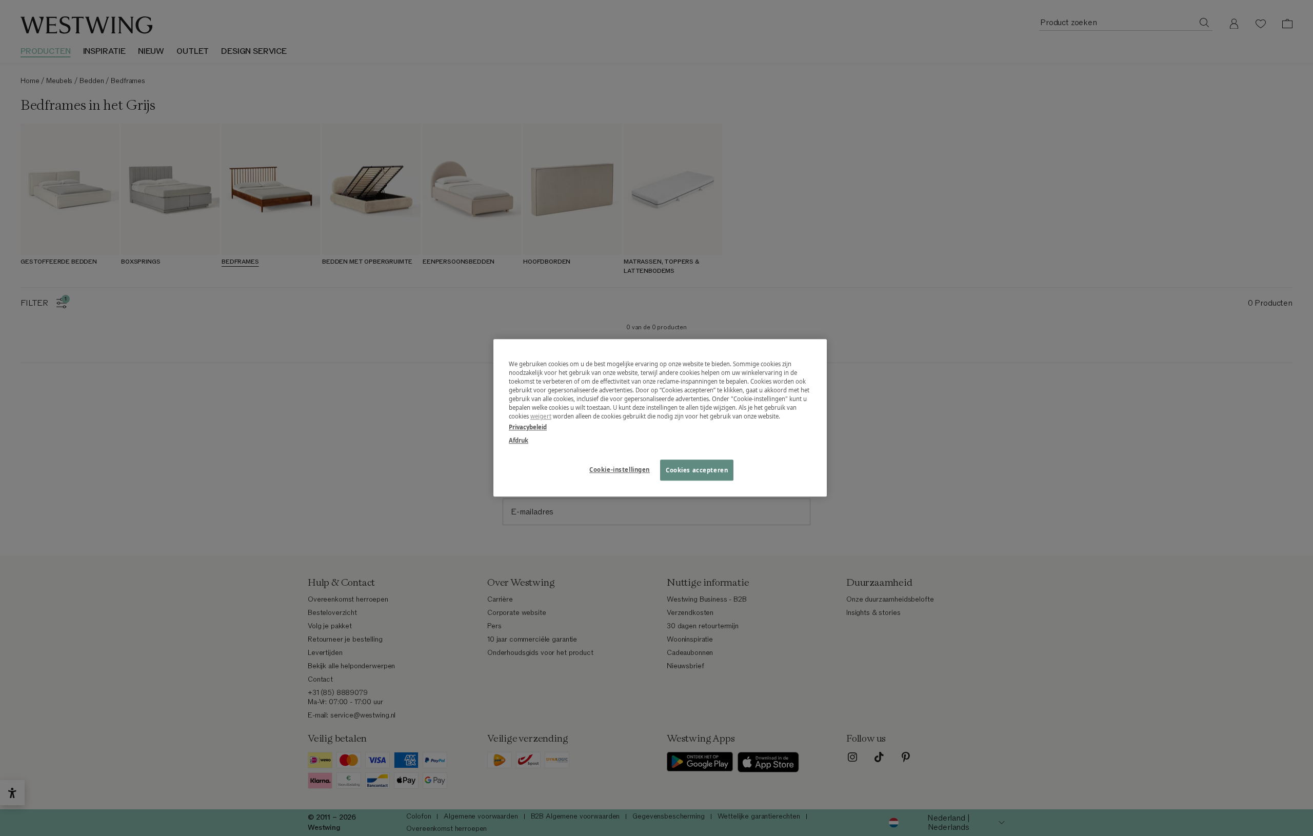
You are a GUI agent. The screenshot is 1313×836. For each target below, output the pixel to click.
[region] (660, 417)
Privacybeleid (528, 427)
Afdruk (518, 440)
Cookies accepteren (697, 470)
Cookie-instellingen (619, 469)
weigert (540, 417)
